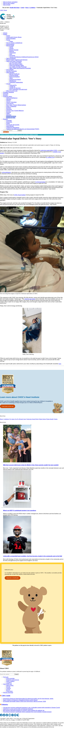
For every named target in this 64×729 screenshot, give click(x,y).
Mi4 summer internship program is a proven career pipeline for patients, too (23, 710)
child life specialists (29, 299)
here (60, 363)
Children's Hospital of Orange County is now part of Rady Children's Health (19, 134)
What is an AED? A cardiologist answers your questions (19, 510)
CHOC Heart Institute (20, 195)
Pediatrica (4, 704)
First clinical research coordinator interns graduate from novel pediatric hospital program (27, 711)
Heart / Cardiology (30, 7)
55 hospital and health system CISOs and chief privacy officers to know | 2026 (24, 701)
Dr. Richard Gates (40, 182)
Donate (8, 687)
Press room (9, 691)
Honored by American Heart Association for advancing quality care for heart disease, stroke (28, 698)
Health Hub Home (14, 7)
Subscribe (6, 132)
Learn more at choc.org (7, 406)
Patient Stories (42, 419)
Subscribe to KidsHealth (12, 578)
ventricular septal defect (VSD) (48, 150)
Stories (55, 419)
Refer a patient (10, 681)
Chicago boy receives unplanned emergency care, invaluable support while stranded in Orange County (31, 707)
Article (22, 7)
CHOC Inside (5, 695)
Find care (5, 677)
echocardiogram (6, 172)
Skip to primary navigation (10, 2)
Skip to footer (6, 4)
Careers (8, 688)
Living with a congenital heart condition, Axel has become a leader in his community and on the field (32, 556)
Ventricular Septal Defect (32, 419)
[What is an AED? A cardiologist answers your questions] (17, 507)
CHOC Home (3, 10)
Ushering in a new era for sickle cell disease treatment (18, 709)
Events (8, 689)
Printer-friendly (50, 419)
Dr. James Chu (50, 157)
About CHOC (10, 685)
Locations (9, 682)
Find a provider (10, 678)
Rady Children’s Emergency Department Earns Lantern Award (20, 700)
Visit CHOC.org (7, 684)
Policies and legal (8, 692)
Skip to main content (8, 3)
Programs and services (12, 680)
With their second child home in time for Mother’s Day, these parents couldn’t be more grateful (30, 465)
